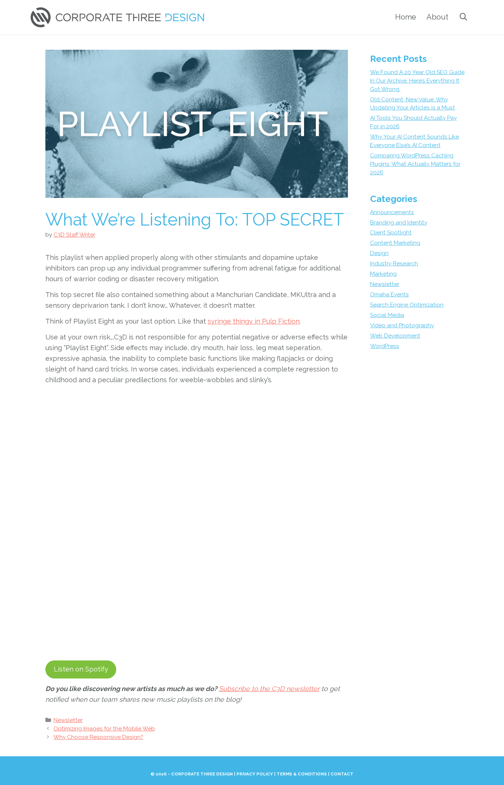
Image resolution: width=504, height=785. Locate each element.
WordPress (384, 346)
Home (405, 17)
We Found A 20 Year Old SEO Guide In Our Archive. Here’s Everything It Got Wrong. (417, 81)
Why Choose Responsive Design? (98, 737)
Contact (342, 774)
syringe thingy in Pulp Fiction (254, 321)
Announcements (392, 212)
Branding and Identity (398, 222)
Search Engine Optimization (406, 304)
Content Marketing (395, 243)
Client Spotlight (391, 232)
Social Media (387, 315)
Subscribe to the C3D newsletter (269, 688)
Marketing (383, 274)
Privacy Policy (255, 774)
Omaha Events (389, 294)
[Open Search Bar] (463, 17)
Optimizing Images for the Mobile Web (104, 728)
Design (379, 253)
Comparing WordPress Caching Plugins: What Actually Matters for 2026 (415, 164)
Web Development (395, 335)
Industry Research (394, 263)
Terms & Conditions (302, 774)
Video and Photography (402, 325)
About (437, 17)
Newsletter (68, 720)
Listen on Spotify (81, 669)
